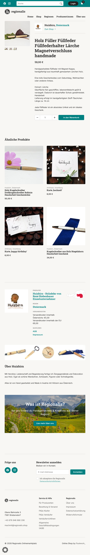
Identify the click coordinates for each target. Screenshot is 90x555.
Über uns (80, 16)
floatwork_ (80, 543)
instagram (9, 3)
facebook (4, 3)
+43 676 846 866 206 (15, 520)
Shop (38, 16)
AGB (35, 331)
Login (73, 3)
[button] (5, 550)
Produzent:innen (64, 16)
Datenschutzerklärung (75, 511)
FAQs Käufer (44, 511)
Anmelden (77, 472)
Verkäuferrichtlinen (47, 519)
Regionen (49, 16)
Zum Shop (49, 29)
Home (30, 16)
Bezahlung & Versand (48, 507)
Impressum (38, 335)
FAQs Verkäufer (45, 515)
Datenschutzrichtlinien (50, 481)
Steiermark (62, 25)
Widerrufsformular (74, 515)
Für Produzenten (46, 503)
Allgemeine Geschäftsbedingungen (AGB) (49, 525)
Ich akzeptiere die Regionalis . (52, 479)
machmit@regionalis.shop (16, 525)
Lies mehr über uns (45, 423)
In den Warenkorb (71, 117)
